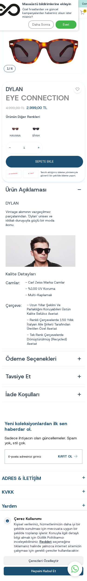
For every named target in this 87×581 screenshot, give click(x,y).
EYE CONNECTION (37, 98)
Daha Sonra (41, 24)
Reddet (45, 542)
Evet (66, 24)
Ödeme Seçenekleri (31, 358)
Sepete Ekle (44, 162)
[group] (43, 46)
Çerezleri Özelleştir (44, 561)
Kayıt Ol (65, 456)
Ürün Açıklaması (26, 189)
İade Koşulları (22, 394)
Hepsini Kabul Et (43, 571)
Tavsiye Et (18, 376)
